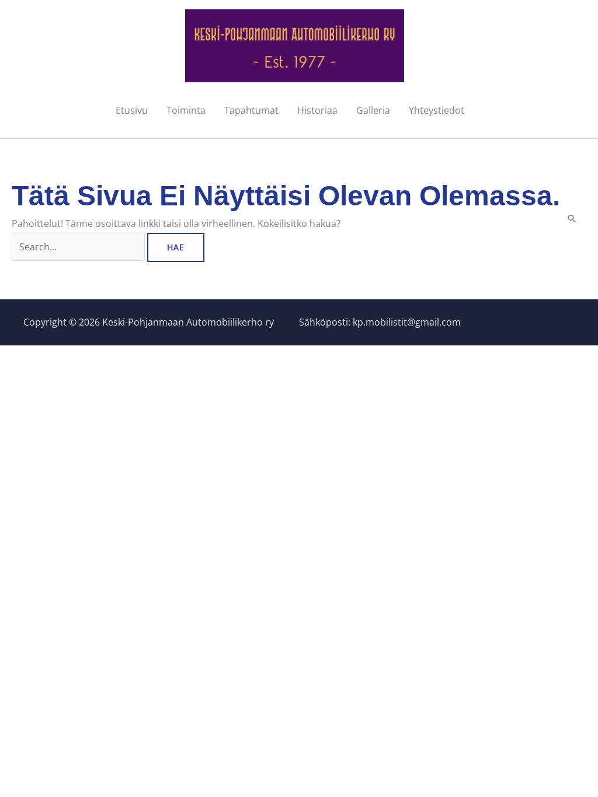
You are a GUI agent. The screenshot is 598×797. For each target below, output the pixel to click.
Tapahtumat (251, 110)
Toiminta (186, 110)
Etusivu (132, 110)
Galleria (373, 110)
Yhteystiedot (436, 110)
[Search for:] (79, 246)
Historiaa (317, 110)
